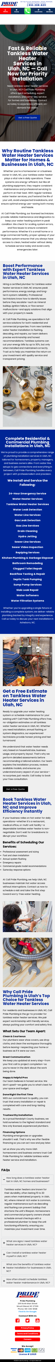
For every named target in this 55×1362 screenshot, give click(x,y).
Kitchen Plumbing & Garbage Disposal (27, 558)
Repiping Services (27, 552)
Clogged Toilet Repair (27, 568)
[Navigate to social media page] (17, 1320)
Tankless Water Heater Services (27, 504)
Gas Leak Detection (27, 520)
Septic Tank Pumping (27, 579)
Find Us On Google (28, 1311)
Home (16, 12)
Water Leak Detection (27, 509)
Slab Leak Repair (27, 590)
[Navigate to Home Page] (9, 4)
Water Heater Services (27, 499)
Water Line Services (27, 515)
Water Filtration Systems (27, 600)
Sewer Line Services (28, 541)
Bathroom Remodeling (27, 563)
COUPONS (38, 12)
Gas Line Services (27, 525)
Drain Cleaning (28, 531)
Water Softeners (27, 595)
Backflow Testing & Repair (27, 574)
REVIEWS (49, 12)
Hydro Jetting (27, 536)
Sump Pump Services (28, 584)
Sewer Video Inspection (27, 547)
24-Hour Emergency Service (27, 493)
